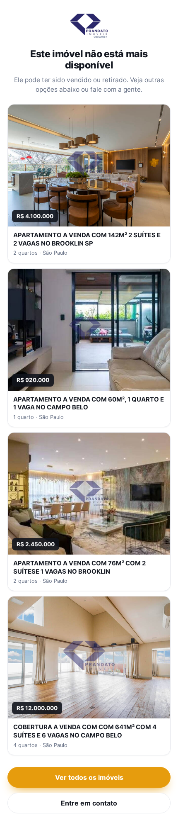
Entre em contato (89, 803)
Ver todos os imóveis (89, 777)
